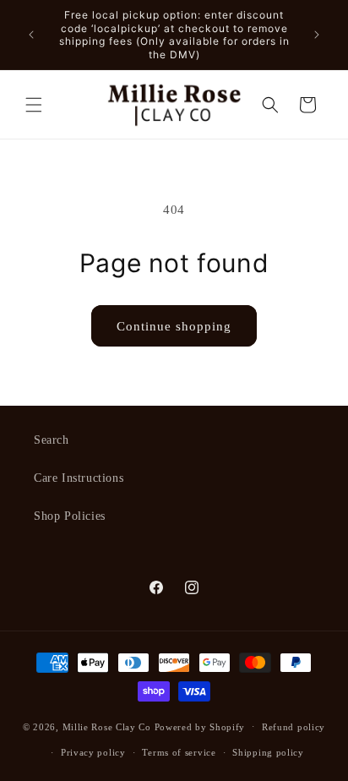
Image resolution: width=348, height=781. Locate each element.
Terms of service (178, 752)
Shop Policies (70, 516)
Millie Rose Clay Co (107, 726)
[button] (33, 104)
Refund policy (293, 727)
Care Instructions (78, 478)
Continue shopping (174, 326)
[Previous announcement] (31, 34)
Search (51, 440)
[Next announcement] (316, 34)
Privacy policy (93, 752)
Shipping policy (268, 752)
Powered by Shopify (200, 726)
